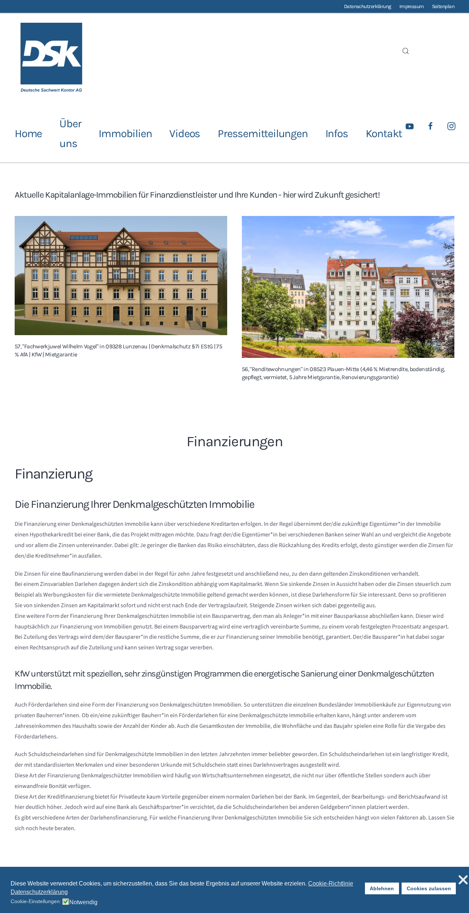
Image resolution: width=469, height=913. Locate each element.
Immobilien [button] (125, 133)
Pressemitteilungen (262, 133)
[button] (405, 51)
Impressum (411, 6)
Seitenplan (443, 6)
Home (28, 133)
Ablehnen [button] (382, 888)
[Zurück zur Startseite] (51, 59)
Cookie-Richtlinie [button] (330, 883)
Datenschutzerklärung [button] (39, 892)
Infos (336, 133)
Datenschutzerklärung (367, 6)
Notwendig (83, 902)
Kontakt (384, 133)
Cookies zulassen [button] (429, 888)
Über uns (70, 133)
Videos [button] (184, 133)
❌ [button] (463, 880)
